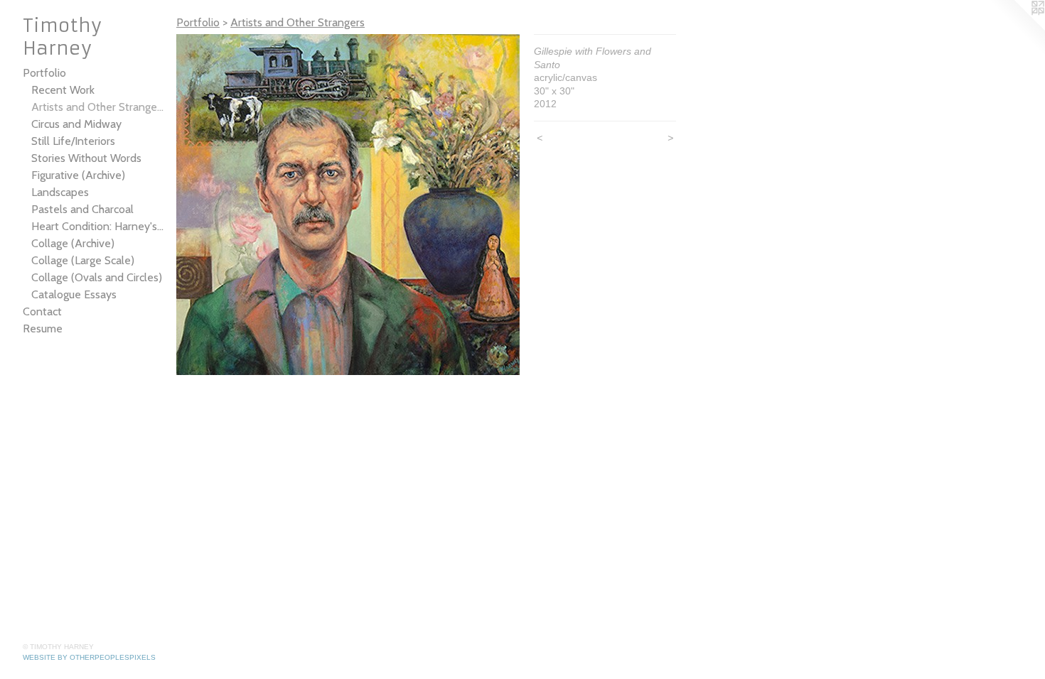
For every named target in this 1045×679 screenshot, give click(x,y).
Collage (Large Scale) (82, 260)
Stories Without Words (86, 158)
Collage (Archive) (72, 243)
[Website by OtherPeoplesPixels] (1016, 28)
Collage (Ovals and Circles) (96, 277)
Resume (43, 328)
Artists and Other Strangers (98, 107)
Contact (42, 311)
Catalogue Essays (74, 294)
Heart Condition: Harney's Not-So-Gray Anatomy (98, 226)
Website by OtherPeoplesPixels (89, 657)
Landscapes (60, 192)
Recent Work (63, 90)
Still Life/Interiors (73, 141)
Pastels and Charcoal (82, 209)
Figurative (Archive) (78, 175)
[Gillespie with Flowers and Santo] (348, 204)
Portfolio (44, 73)
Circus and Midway (76, 124)
